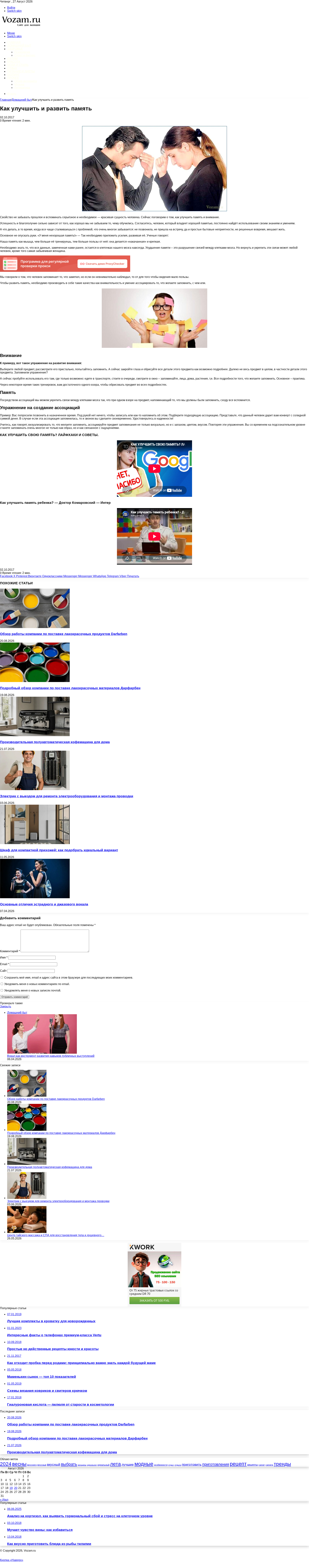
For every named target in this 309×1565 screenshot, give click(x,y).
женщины (82, 1465)
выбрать (69, 1464)
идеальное (92, 1465)
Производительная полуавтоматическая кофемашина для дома (55, 742)
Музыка (19, 84)
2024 (5, 1464)
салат (262, 1465)
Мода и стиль (18, 65)
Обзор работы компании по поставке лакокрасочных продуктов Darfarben (63, 634)
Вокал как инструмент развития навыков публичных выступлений (50, 1055)
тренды (282, 1464)
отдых (171, 1465)
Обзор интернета (25, 81)
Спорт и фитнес (24, 55)
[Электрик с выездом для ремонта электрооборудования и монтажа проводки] (35, 789)
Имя (4, 957)
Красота (13, 61)
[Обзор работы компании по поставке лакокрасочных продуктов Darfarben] (35, 627)
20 (15, 1488)
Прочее (13, 77)
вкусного (32, 1465)
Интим (12, 58)
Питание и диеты (21, 71)
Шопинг (13, 74)
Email (4, 964)
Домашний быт (19, 45)
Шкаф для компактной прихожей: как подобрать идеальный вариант (59, 850)
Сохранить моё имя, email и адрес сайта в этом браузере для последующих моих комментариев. (68, 977)
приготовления (215, 1464)
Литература (22, 87)
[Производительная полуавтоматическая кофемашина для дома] (35, 735)
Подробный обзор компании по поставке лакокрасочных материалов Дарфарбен (70, 688)
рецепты (252, 1464)
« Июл (4, 1499)
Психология (22, 52)
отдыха (178, 1465)
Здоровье (15, 48)
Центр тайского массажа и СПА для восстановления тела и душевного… (55, 1235)
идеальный (103, 1465)
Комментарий (10, 951)
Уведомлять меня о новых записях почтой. (32, 990)
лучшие (128, 1464)
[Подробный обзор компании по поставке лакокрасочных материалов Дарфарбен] (35, 681)
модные (143, 1464)
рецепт (238, 1464)
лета (115, 1464)
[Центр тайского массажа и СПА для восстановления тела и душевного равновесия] (26, 1231)
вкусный (53, 1464)
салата (269, 1465)
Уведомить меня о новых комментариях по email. (37, 984)
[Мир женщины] (20, 27)
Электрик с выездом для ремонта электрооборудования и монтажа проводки (66, 796)
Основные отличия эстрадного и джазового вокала (44, 904)
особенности (161, 1465)
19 (11, 1488)
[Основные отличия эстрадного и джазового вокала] (35, 897)
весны (19, 1464)
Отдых (12, 68)
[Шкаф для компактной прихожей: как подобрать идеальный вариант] (35, 843)
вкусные (41, 1465)
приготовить (192, 1464)
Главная (5, 99)
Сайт (3, 970)
